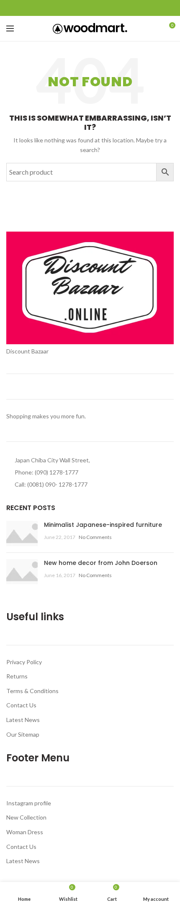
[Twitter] (80, 8)
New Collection (26, 817)
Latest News (23, 719)
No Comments (95, 537)
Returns (17, 676)
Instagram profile (28, 803)
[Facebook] (71, 8)
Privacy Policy (24, 661)
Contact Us (21, 705)
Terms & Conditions (32, 690)
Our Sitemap (22, 734)
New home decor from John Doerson (100, 563)
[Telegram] (109, 8)
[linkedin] (100, 8)
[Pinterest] (90, 8)
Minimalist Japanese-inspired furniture (103, 525)
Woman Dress (24, 831)
